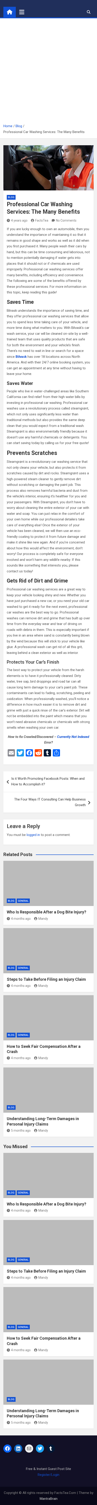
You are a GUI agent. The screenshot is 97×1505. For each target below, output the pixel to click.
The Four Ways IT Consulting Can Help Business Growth (50, 802)
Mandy (43, 918)
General (23, 900)
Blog (11, 197)
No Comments (66, 220)
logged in (33, 835)
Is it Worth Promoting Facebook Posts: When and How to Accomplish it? (48, 781)
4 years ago (19, 220)
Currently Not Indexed (73, 737)
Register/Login (48, 1475)
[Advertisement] (48, 72)
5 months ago (21, 1130)
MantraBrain (49, 1499)
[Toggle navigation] (22, 12)
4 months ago (21, 918)
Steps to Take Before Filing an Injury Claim (46, 979)
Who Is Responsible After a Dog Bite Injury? (46, 912)
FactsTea (41, 220)
